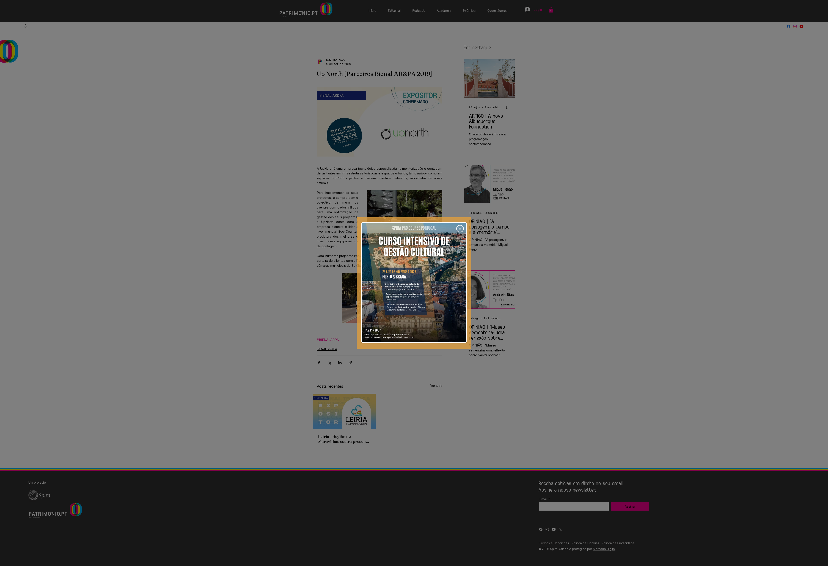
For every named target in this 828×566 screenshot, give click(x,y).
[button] (460, 228)
